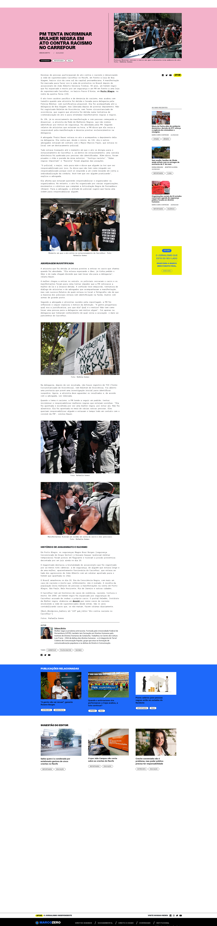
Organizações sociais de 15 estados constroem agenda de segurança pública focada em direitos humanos (167, 199)
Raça (70, 60)
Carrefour (52, 650)
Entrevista (46, 710)
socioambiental (105, 923)
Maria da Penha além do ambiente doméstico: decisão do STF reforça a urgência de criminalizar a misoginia (166, 129)
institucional (162, 923)
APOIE (178, 75)
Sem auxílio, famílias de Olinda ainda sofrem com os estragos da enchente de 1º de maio (165, 162)
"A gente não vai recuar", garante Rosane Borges (57, 703)
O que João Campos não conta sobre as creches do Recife (102, 759)
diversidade (145, 923)
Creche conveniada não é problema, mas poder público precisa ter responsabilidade (149, 761)
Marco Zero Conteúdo (160, 135)
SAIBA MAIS (167, 270)
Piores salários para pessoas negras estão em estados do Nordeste (149, 700)
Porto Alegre (107, 91)
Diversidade (45, 60)
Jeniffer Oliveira (171, 167)
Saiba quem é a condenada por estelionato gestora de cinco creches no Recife (55, 761)
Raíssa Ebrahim (157, 167)
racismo (78, 650)
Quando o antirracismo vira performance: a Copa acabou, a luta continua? (103, 703)
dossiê (76, 601)
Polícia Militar (65, 650)
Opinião (156, 139)
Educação (60, 769)
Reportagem (59, 60)
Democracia (59, 710)
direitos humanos (83, 923)
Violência (171, 209)
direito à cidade (126, 923)
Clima (169, 173)
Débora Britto (44, 53)
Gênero (166, 139)
